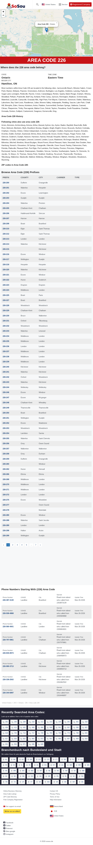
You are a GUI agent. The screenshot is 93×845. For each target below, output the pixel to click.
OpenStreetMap (87, 55)
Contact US (54, 791)
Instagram (9, 834)
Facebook (9, 823)
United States (59, 816)
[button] (46, 30)
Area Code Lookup (9, 794)
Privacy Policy (55, 794)
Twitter (8, 825)
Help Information (55, 800)
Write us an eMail (12, 811)
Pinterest (8, 828)
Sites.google (10, 831)
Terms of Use (54, 797)
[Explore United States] (16, 4)
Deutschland (58, 806)
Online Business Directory (12, 791)
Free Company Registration (13, 800)
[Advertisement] (46, 567)
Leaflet (77, 55)
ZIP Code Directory (10, 797)
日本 (55, 811)
